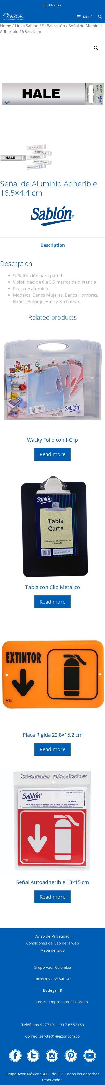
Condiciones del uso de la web (52, 943)
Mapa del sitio (52, 950)
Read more (52, 454)
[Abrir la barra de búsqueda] (100, 16)
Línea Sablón (26, 26)
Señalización (53, 26)
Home (5, 26)
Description (52, 245)
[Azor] (13, 16)
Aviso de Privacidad (52, 936)
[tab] (52, 245)
